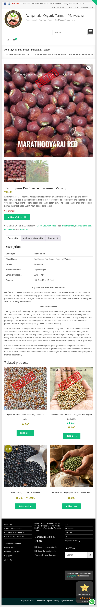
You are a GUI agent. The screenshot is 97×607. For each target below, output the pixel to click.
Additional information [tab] (33, 238)
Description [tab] (13, 238)
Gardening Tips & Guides (14, 536)
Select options (25, 506)
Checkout (70, 7)
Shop (23, 54)
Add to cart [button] (71, 506)
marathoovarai (68, 226)
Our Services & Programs (14, 532)
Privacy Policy (9, 548)
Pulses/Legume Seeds (53, 54)
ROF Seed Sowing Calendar (45, 551)
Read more (25, 433)
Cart (77, 7)
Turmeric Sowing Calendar (45, 555)
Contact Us (9, 556)
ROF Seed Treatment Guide (45, 547)
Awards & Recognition (13, 528)
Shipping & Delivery (11, 552)
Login (53, 7)
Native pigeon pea (83, 226)
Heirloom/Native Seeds (35, 54)
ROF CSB (24, 229)
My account (61, 7)
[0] (14, 40)
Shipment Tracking (86, 7)
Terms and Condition (12, 544)
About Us (8, 524)
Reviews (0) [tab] (52, 238)
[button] (88, 68)
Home (17, 54)
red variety (9, 229)
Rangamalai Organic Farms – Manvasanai (55, 15)
